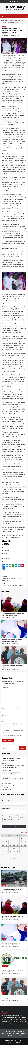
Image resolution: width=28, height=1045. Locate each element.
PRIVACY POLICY (20, 1033)
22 (21, 848)
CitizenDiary (6, 35)
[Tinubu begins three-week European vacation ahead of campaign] (14, 629)
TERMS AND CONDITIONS (14, 1035)
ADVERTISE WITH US (8, 1033)
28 (17, 851)
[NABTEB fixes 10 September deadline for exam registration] (14, 959)
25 (6, 851)
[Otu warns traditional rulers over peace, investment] (14, 655)
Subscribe (14, 826)
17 (3, 848)
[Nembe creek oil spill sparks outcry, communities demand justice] (14, 878)
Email (16, 708)
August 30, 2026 (13, 617)
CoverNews (10, 1042)
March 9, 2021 (13, 35)
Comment (5, 687)
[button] (2, 16)
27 (14, 851)
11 (6, 845)
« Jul (13, 858)
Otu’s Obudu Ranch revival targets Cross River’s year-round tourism (13, 614)
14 (17, 845)
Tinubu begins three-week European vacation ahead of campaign (12, 640)
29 (21, 851)
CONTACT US (20, 1031)
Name (4, 708)
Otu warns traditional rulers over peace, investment (12, 786)
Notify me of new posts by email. (13, 735)
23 (25, 848)
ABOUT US (11, 1031)
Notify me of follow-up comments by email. (13, 731)
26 (10, 851)
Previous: (12, 578)
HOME (5, 1031)
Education (5, 966)
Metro (4, 885)
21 (17, 848)
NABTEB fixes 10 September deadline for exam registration (13, 779)
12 (10, 845)
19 (10, 848)
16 (25, 845)
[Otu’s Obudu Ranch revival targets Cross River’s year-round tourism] (14, 603)
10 (3, 845)
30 (25, 851)
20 (14, 848)
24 (3, 851)
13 (14, 845)
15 (21, 845)
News (4, 26)
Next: (13, 584)
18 (6, 848)
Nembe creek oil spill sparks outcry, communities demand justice (11, 759)
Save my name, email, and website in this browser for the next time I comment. (14, 725)
